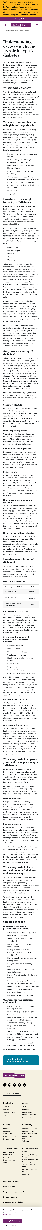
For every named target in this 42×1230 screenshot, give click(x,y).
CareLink (25, 1174)
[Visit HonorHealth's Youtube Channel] (19, 1085)
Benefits (6, 1128)
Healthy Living (9, 1103)
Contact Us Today (12, 1093)
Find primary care (11, 1182)
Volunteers (26, 1141)
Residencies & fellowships (8, 1153)
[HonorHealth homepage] (21, 25)
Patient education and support (17, 31)
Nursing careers (9, 1139)
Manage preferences (13, 1226)
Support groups (9, 1112)
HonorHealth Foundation (27, 1137)
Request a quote (10, 1197)
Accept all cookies (12, 1221)
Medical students (9, 1157)
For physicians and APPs (30, 1150)
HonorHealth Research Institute (29, 1113)
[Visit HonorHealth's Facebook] (5, 1085)
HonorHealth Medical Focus (30, 1156)
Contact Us (20, 19)
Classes (6, 1109)
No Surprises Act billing (13, 1202)
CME (5, 1163)
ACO (24, 1106)
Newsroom (26, 1117)
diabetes (31, 67)
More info (7, 1214)
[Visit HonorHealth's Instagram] (9, 1085)
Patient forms (9, 1187)
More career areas (10, 1136)
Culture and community (7, 1132)
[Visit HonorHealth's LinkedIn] (24, 1085)
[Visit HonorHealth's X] (14, 1085)
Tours (5, 1115)
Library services (9, 1160)
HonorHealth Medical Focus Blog (30, 1161)
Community (27, 1125)
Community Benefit (29, 1128)
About (25, 1103)
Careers (6, 1125)
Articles (6, 1106)
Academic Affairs (10, 1149)
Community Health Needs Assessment (29, 1132)
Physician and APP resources (29, 1170)
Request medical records (14, 1192)
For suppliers (27, 1109)
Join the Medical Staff (28, 1165)
